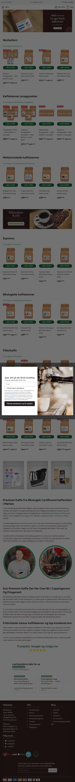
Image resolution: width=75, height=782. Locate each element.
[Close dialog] (70, 369)
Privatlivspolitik (10, 396)
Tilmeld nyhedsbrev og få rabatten (20, 404)
